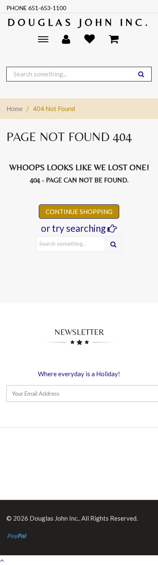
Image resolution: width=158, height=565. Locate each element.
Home (14, 108)
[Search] (113, 244)
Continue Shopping (79, 211)
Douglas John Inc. (79, 22)
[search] (141, 74)
